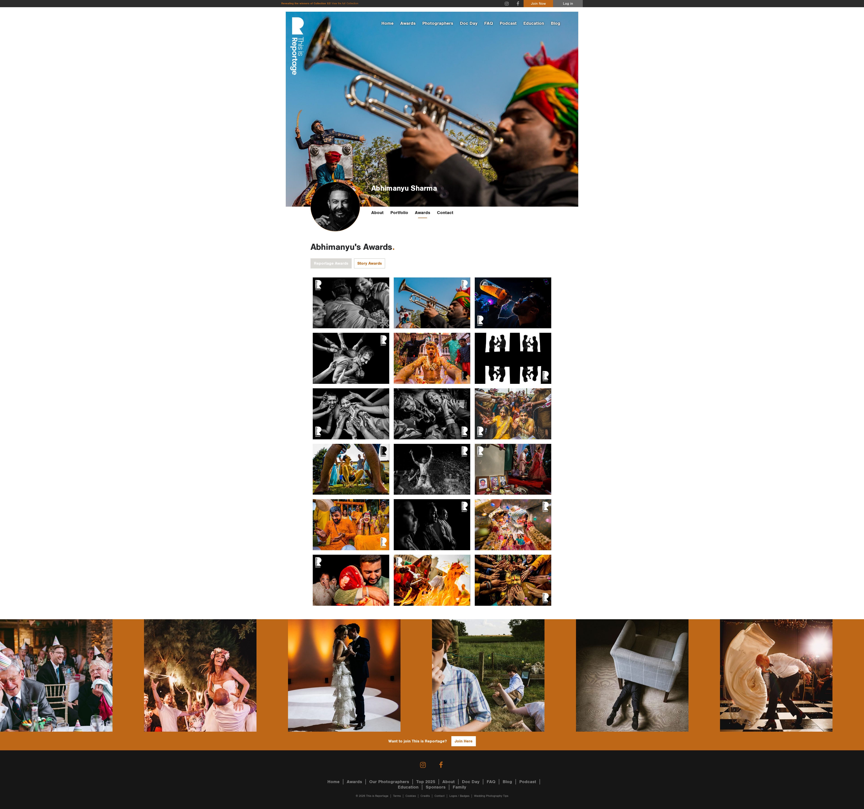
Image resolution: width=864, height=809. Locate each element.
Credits (425, 796)
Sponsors (436, 787)
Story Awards (369, 263)
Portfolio (399, 212)
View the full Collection (345, 3)
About (377, 212)
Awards (408, 23)
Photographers (437, 23)
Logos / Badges (459, 796)
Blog (555, 23)
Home (387, 23)
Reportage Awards (331, 263)
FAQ (488, 23)
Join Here (463, 741)
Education (533, 23)
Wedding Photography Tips (491, 796)
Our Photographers (389, 781)
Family (459, 787)
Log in (568, 4)
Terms (397, 796)
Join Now (538, 4)
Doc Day (468, 23)
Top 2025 (425, 781)
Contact (445, 212)
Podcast (508, 23)
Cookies (410, 796)
